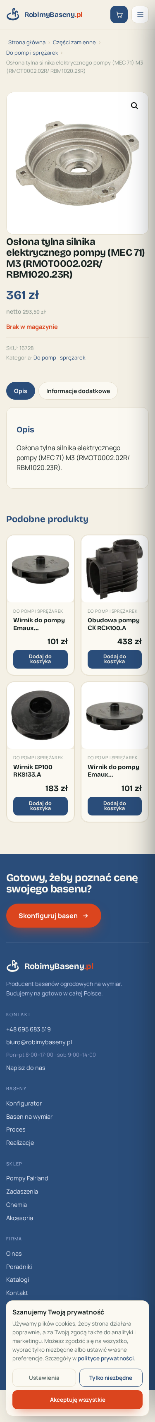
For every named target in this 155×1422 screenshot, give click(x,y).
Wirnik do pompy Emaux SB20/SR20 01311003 (113, 771)
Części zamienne (74, 42)
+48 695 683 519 (28, 1029)
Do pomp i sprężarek (32, 52)
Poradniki (19, 1267)
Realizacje (20, 1142)
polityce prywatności (106, 1358)
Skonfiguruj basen (48, 915)
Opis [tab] (20, 391)
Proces (16, 1129)
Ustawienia (44, 1377)
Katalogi (17, 1279)
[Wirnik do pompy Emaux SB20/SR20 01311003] (114, 715)
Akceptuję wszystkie (77, 1399)
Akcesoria (19, 1218)
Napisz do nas (25, 1068)
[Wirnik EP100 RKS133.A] (40, 715)
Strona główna (26, 42)
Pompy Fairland (27, 1178)
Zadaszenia (22, 1191)
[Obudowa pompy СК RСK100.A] (114, 568)
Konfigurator (24, 1103)
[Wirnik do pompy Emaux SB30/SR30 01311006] (40, 568)
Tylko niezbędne (110, 1377)
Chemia (16, 1205)
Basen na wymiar (29, 1116)
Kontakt (17, 1293)
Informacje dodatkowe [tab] (78, 391)
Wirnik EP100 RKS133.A (32, 770)
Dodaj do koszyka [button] (40, 659)
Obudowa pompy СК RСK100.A (114, 623)
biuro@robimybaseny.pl (39, 1042)
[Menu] (140, 14)
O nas (14, 1253)
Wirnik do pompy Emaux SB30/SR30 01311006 (39, 624)
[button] (134, 105)
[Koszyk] (119, 14)
